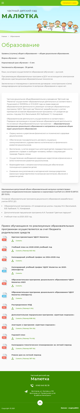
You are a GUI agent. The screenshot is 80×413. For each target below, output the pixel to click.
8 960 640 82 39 (42, 385)
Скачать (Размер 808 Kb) (25, 318)
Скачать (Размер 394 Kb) (25, 328)
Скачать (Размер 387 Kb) (25, 358)
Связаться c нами (69, 3)
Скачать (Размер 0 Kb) (25, 308)
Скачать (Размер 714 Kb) (25, 338)
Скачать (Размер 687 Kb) (25, 348)
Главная (4, 36)
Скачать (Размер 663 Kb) (25, 251)
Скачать (19, 241)
